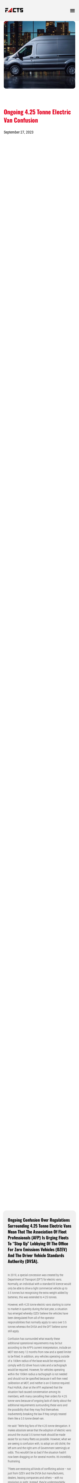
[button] (72, 10)
